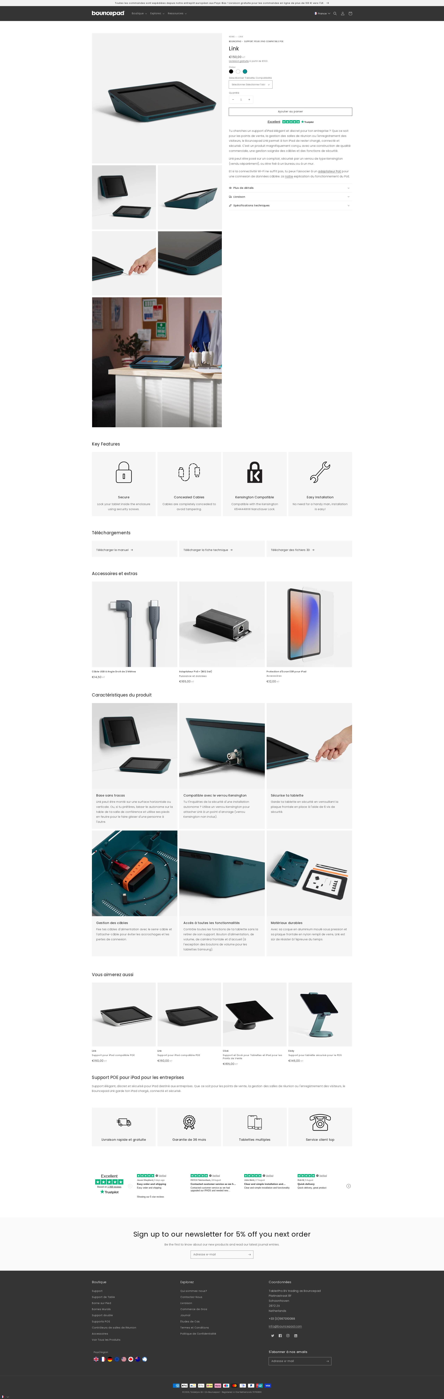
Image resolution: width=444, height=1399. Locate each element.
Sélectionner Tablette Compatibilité (250, 78)
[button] (139, 13)
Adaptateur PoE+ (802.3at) (195, 671)
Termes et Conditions (194, 1327)
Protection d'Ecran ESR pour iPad (286, 671)
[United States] (123, 1361)
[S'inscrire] (249, 1254)
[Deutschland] (110, 1361)
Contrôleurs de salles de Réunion (114, 1327)
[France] (103, 1361)
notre (289, 176)
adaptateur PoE (329, 171)
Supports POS (101, 1321)
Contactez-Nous (191, 1297)
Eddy (291, 1051)
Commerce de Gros (193, 1309)
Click (226, 1051)
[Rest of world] (144, 1361)
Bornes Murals (101, 1309)
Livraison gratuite (239, 61)
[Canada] (130, 1361)
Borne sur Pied (101, 1303)
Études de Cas (190, 1321)
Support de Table (103, 1297)
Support (97, 1291)
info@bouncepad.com (285, 1326)
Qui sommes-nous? (193, 1291)
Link (240, 36)
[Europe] (116, 1361)
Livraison (186, 1303)
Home (232, 36)
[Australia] (137, 1361)
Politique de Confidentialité (198, 1333)
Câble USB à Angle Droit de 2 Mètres (114, 671)
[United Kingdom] (96, 1361)
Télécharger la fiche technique (205, 550)
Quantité (234, 92)
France (322, 13)
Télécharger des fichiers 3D (290, 550)
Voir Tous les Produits (106, 1340)
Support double (102, 1315)
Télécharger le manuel (112, 550)
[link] (124, 484)
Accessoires (100, 1333)
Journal (185, 1315)
